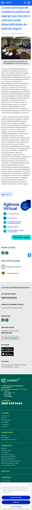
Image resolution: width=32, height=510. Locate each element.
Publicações (5, 437)
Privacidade (5, 422)
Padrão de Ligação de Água (10, 463)
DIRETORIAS (5, 471)
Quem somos (5, 416)
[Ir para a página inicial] (6, 2)
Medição (4, 448)
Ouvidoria (4, 426)
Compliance (5, 424)
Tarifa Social (5, 453)
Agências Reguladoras (8, 459)
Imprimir (8, 194)
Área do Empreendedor (8, 457)
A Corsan (5, 413)
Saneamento (6, 477)
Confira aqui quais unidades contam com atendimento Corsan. (13, 366)
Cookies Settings (16, 506)
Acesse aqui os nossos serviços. (12, 308)
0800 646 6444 (9, 297)
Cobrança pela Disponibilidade (10, 461)
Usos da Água (5, 480)
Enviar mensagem (11, 338)
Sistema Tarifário (6, 450)
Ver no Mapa (8, 396)
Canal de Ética (5, 420)
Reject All (16, 502)
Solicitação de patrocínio (9, 439)
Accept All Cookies (16, 497)
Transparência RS (12, 273)
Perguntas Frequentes (13, 267)
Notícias (3, 435)
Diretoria (3, 418)
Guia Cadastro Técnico (8, 465)
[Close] (29, 485)
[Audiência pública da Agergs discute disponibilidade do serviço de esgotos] (16, 48)
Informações (6, 446)
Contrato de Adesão (7, 455)
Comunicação (7, 432)
